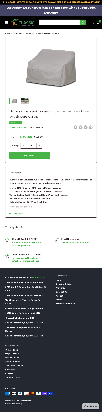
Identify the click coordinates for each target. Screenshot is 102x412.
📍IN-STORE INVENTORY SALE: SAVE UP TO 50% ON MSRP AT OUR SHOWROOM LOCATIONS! (51, 2)
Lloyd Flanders (12, 353)
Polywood (10, 369)
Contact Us (61, 292)
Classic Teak (11, 350)
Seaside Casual (12, 377)
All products (18, 33)
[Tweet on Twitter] (86, 127)
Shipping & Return (64, 284)
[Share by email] (91, 127)
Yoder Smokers (12, 361)
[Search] (83, 22)
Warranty (60, 288)
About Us (60, 296)
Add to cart (29, 155)
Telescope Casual (17, 127)
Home (7, 33)
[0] (97, 22)
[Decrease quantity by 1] (23, 145)
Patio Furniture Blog (65, 303)
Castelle (9, 373)
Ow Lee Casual (12, 357)
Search (59, 299)
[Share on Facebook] (75, 127)
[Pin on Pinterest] (80, 127)
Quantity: (14, 145)
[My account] (92, 22)
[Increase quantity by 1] (39, 145)
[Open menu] (6, 22)
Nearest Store (38, 277)
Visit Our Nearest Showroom (75, 242)
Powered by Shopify (13, 404)
